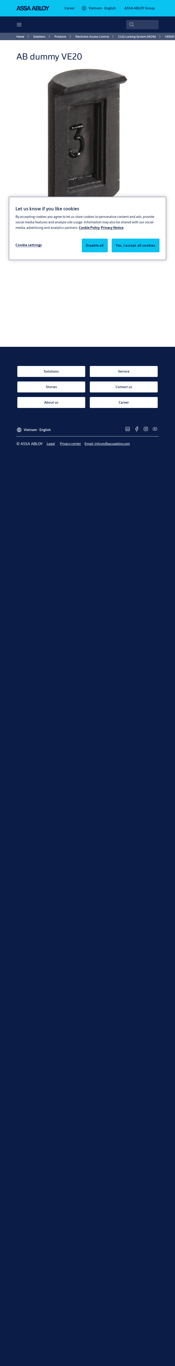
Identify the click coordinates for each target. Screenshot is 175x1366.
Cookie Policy (89, 227)
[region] (87, 228)
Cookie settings (28, 245)
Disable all (95, 245)
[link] (69, 8)
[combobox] (142, 24)
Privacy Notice (112, 227)
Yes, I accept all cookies (135, 245)
